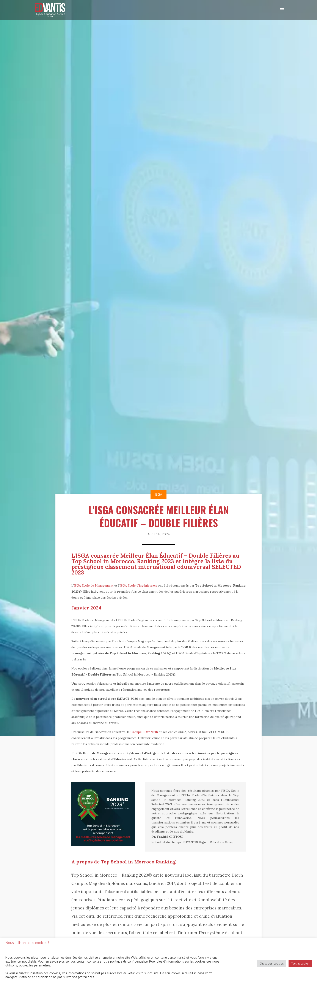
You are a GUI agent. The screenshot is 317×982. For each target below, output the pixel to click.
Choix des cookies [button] (272, 963)
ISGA (158, 494)
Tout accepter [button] (300, 963)
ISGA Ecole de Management (93, 585)
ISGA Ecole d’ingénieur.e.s (138, 585)
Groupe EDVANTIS (144, 732)
